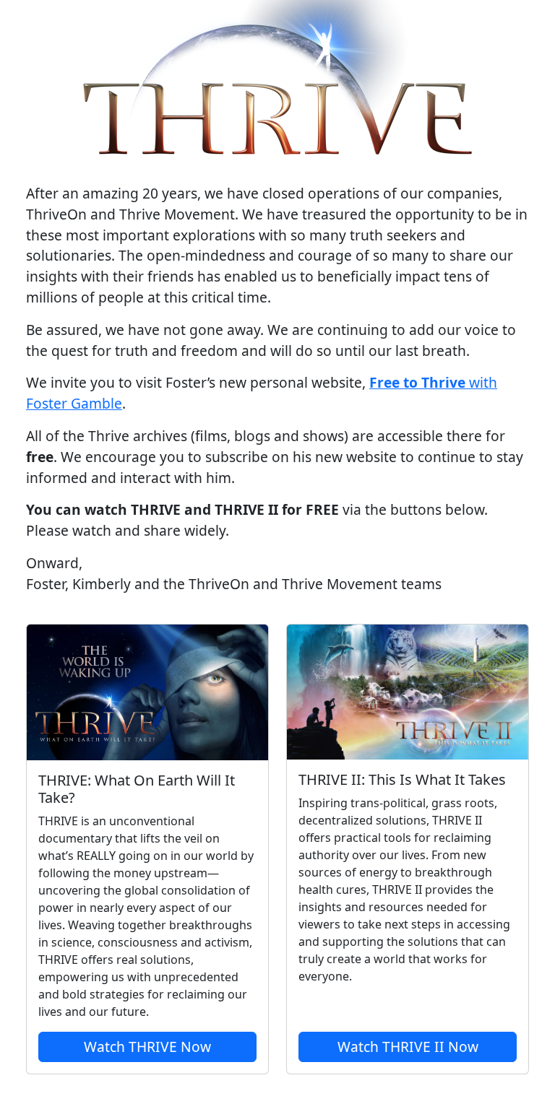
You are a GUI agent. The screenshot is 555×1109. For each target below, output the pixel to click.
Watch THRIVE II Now (407, 1046)
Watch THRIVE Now (147, 1046)
